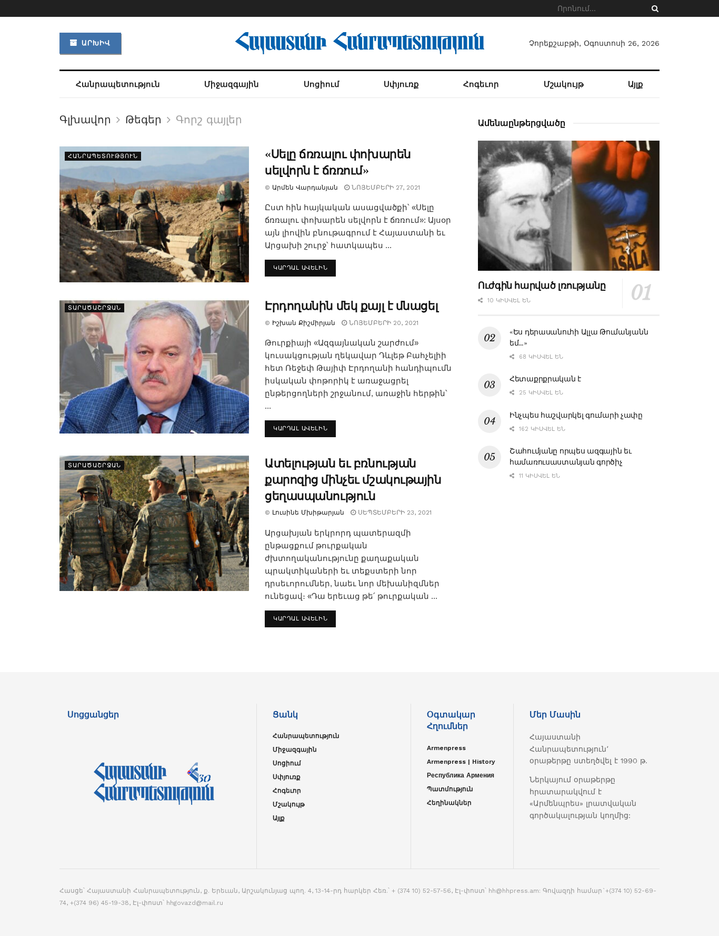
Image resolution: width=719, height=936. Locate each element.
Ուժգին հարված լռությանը (542, 285)
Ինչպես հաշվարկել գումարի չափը (576, 415)
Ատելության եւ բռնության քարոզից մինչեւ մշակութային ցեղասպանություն (353, 479)
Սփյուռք (401, 84)
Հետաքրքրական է (545, 378)
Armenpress (446, 748)
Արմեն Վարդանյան (305, 187)
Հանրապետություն (118, 84)
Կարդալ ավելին (300, 267)
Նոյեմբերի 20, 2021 (382, 323)
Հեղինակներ (449, 802)
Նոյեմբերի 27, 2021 (384, 187)
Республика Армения (460, 775)
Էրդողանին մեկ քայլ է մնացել (351, 306)
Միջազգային (231, 84)
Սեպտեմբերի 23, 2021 (394, 512)
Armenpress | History (461, 761)
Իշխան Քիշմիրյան (303, 323)
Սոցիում (321, 84)
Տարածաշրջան (94, 307)
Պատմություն (450, 789)
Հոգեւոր (481, 84)
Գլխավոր (85, 119)
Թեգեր (143, 119)
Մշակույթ (564, 84)
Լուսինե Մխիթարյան (308, 512)
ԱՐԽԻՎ (95, 43)
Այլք (635, 84)
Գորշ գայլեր (209, 119)
